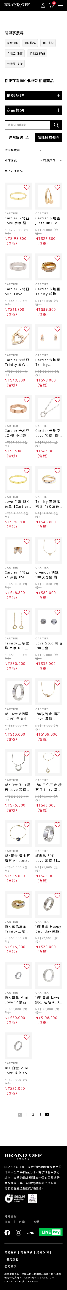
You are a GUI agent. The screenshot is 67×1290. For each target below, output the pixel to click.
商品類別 (26, 1252)
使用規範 (12, 1259)
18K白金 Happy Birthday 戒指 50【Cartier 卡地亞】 (48, 929)
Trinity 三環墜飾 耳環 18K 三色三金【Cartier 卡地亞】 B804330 (17, 646)
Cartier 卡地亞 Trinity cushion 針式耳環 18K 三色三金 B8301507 (48, 362)
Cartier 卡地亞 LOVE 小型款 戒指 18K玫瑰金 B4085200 (18, 433)
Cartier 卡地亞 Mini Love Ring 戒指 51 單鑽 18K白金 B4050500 (18, 291)
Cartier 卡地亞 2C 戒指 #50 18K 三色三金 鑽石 (18, 575)
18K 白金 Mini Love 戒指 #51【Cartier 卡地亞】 (17, 1070)
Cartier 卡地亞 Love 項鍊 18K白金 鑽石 (47, 433)
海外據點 (10, 1216)
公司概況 (10, 1266)
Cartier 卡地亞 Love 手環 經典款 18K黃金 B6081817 (17, 221)
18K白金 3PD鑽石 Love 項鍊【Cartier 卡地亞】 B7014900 (18, 787)
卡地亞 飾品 (37, 53)
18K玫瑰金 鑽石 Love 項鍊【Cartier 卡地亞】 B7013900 (48, 716)
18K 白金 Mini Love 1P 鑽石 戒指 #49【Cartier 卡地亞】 (18, 1000)
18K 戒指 (48, 43)
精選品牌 (10, 1252)
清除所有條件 (49, 137)
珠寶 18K (12, 43)
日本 (7, 1222)
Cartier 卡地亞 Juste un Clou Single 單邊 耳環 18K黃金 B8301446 (47, 221)
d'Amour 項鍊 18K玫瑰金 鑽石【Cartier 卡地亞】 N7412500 (48, 575)
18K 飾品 (30, 43)
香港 (36, 1222)
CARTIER (11, 213)
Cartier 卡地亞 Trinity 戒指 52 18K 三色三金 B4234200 (48, 291)
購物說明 (42, 1252)
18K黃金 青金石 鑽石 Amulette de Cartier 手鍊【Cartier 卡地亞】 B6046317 (18, 858)
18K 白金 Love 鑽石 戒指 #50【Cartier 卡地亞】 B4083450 (47, 1000)
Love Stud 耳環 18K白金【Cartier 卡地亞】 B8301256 (48, 646)
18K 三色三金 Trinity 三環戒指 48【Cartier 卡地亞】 (18, 929)
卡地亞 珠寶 (15, 53)
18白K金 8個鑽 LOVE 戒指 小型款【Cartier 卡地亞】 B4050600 (18, 716)
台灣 (22, 1222)
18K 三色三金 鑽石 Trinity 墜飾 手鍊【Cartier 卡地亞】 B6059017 (48, 787)
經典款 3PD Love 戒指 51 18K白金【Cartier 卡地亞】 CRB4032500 (47, 858)
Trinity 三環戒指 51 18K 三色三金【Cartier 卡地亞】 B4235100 (47, 504)
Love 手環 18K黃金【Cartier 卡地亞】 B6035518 (17, 504)
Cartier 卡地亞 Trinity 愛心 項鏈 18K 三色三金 (18, 362)
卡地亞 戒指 (15, 64)
